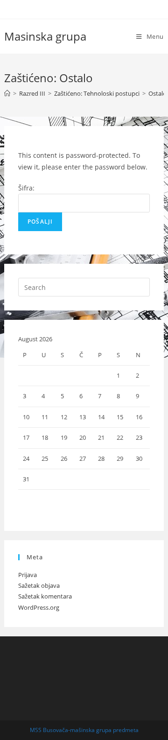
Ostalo (157, 93)
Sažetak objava (39, 585)
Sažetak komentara (45, 596)
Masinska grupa (45, 36)
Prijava (27, 575)
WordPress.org (38, 607)
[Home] (7, 93)
